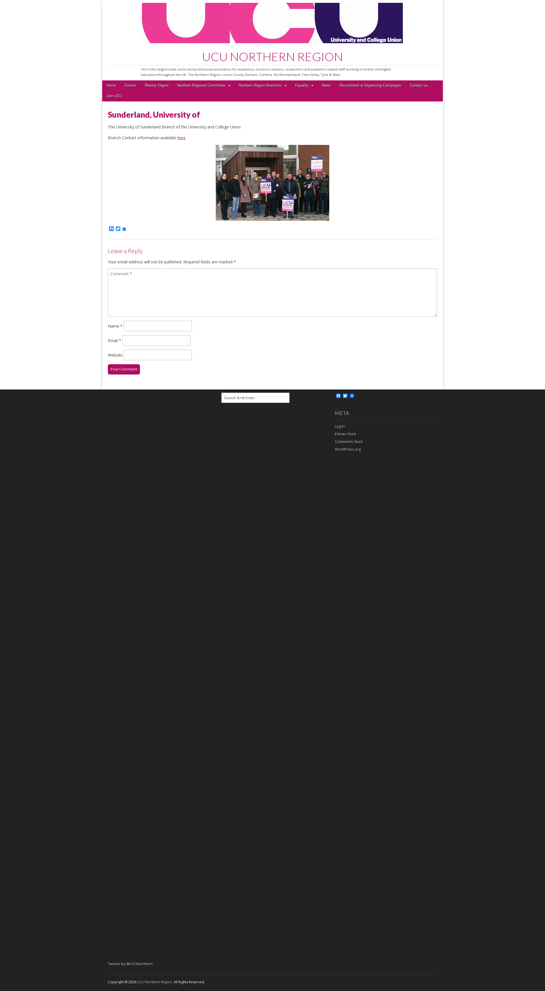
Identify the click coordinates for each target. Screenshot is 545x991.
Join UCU (114, 96)
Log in (340, 426)
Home (111, 86)
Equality (302, 86)
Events (130, 86)
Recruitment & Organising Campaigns (370, 86)
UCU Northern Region (154, 982)
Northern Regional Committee (201, 86)
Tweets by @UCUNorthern (130, 963)
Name (115, 326)
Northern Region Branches (260, 86)
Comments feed (348, 441)
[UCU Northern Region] (272, 24)
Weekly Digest (157, 86)
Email (114, 340)
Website (115, 355)
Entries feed (345, 433)
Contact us (419, 86)
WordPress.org (348, 449)
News (326, 86)
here (181, 137)
